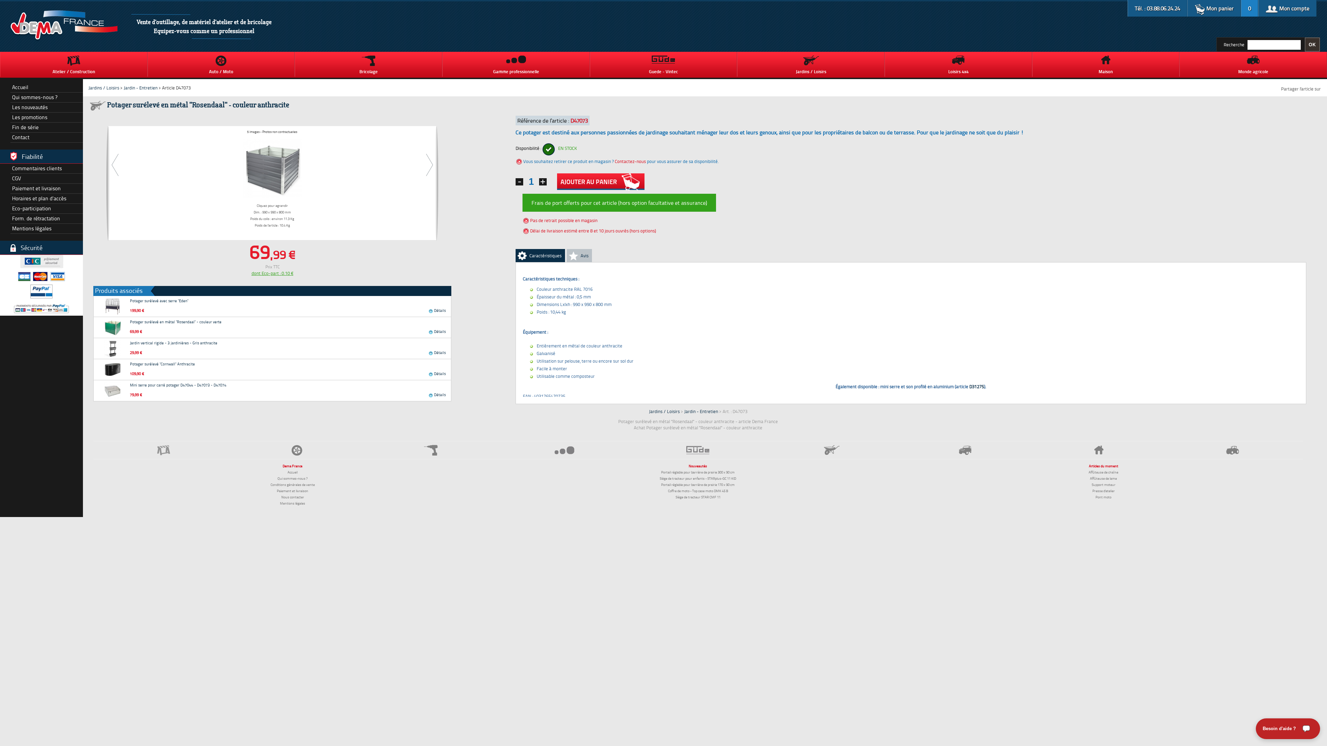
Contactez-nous (630, 161)
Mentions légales (31, 228)
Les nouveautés (30, 107)
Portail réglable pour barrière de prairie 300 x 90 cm (698, 472)
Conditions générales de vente (293, 484)
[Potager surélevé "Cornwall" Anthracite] (112, 369)
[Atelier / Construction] (163, 450)
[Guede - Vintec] (698, 450)
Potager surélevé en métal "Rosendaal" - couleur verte (176, 321)
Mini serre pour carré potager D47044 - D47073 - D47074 (178, 385)
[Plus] (543, 181)
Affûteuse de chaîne (1103, 472)
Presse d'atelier (1103, 490)
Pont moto (1103, 497)
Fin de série (25, 127)
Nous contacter (292, 497)
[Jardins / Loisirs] (831, 450)
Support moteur (1104, 484)
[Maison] (1099, 450)
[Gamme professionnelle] (564, 450)
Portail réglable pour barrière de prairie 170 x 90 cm (698, 484)
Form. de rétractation (36, 218)
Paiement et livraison (36, 188)
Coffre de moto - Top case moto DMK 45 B (698, 490)
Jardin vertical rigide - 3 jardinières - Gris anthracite (173, 342)
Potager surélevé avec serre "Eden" (159, 300)
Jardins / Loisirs (103, 88)
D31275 (976, 386)
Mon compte (1293, 8)
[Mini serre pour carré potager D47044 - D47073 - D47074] (112, 390)
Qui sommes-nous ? (34, 97)
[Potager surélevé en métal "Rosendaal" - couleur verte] (112, 327)
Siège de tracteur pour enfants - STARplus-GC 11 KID (698, 478)
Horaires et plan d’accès (39, 198)
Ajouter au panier (589, 181)
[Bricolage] (431, 450)
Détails (439, 310)
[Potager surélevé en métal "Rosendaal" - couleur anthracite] (272, 167)
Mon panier (1219, 8)
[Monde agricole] (1232, 450)
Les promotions (29, 117)
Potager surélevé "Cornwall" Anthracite (162, 363)
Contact (20, 137)
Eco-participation (31, 208)
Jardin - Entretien (141, 88)
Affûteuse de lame (1103, 478)
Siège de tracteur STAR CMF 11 (698, 497)
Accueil (20, 87)
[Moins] (519, 181)
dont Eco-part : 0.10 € (272, 273)
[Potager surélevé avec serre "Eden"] (112, 306)
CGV (16, 178)
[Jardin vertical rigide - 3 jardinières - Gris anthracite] (112, 348)
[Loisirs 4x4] (965, 450)
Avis (585, 255)
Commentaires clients (37, 168)
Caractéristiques (545, 255)
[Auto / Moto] (297, 450)
